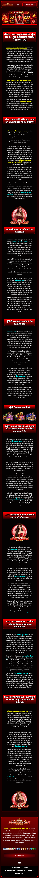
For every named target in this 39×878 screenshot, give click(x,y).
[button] (18, 4)
